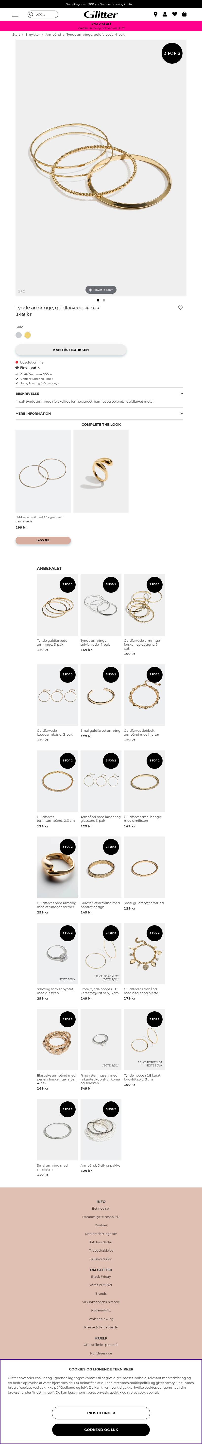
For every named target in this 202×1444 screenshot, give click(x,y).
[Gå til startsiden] (101, 14)
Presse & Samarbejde (101, 1327)
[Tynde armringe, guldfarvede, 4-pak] (29, 335)
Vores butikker (101, 1285)
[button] (167, 14)
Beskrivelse (27, 393)
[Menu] (16, 14)
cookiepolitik (148, 1392)
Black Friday (101, 1276)
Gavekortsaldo (101, 1259)
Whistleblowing (101, 1319)
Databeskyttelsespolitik (101, 1217)
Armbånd (53, 34)
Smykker (33, 34)
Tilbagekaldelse (101, 1250)
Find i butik (30, 367)
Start (16, 34)
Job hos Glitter (101, 1242)
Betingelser (101, 1208)
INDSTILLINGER (101, 1413)
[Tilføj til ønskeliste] (180, 307)
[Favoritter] (177, 14)
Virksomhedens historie (101, 1302)
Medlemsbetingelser (101, 1234)
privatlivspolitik (109, 1392)
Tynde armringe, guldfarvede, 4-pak (96, 34)
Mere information (33, 413)
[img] (98, 300)
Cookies (101, 1225)
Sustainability (101, 1310)
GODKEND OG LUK (101, 1430)
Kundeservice (101, 1353)
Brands (101, 1293)
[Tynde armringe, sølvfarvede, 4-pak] (20, 335)
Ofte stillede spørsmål (101, 1345)
